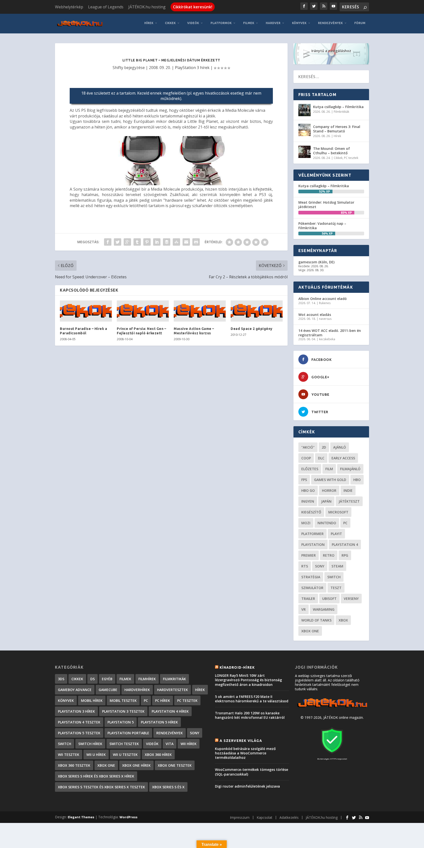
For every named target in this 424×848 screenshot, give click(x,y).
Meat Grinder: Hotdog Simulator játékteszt (326, 204)
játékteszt (349, 501)
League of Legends (105, 7)
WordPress (128, 817)
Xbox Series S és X (168, 787)
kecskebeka (327, 339)
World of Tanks (316, 620)
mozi (305, 523)
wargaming (323, 609)
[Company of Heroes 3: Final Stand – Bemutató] (304, 130)
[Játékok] (332, 707)
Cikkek (170, 23)
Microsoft (338, 512)
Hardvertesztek (172, 689)
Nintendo (327, 523)
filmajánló (350, 468)
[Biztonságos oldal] (332, 754)
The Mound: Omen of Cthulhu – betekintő (331, 150)
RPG (345, 555)
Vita (169, 743)
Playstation (313, 544)
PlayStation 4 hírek (170, 711)
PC (345, 523)
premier (308, 555)
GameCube (108, 689)
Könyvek (299, 23)
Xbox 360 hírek (158, 754)
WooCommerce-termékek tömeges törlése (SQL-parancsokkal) (251, 771)
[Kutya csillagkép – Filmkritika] (304, 110)
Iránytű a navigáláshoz (331, 50)
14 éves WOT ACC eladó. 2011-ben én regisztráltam (329, 332)
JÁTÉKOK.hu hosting (147, 7)
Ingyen (307, 501)
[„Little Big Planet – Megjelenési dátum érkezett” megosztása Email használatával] (186, 242)
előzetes (309, 468)
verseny (351, 598)
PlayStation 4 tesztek (79, 722)
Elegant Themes (81, 817)
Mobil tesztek (123, 700)
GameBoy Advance (75, 689)
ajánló (339, 447)
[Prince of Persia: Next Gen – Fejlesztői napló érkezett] (143, 311)
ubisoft (329, 598)
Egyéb (107, 679)
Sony (319, 566)
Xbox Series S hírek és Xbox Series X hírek (96, 776)
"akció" (308, 447)
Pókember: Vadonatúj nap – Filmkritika (322, 225)
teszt (336, 587)
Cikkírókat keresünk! (192, 7)
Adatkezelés (289, 817)
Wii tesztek (68, 754)
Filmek (248, 23)
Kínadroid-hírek (237, 667)
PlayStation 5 (120, 722)
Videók (193, 23)
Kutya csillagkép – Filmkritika (338, 106)
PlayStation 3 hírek (192, 67)
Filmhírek (147, 679)
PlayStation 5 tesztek (79, 733)
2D (324, 447)
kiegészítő (311, 512)
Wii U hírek (96, 754)
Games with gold (330, 479)
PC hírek (162, 700)
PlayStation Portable (128, 733)
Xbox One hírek (136, 765)
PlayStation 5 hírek (159, 722)
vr (303, 609)
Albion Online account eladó (322, 298)
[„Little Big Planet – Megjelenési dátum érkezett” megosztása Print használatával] (196, 242)
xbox (343, 620)
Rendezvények (330, 23)
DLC (321, 458)
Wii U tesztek (125, 754)
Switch (334, 577)
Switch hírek (90, 743)
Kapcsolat (264, 817)
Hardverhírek (137, 689)
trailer (308, 598)
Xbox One (310, 631)
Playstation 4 (345, 544)
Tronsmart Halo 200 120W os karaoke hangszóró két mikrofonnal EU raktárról (250, 715)
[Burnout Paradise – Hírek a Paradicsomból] (86, 311)
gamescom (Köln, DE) (316, 262)
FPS (304, 479)
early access (343, 458)
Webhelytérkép (69, 7)
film (329, 468)
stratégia (310, 577)
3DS (61, 679)
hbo (357, 479)
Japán (326, 501)
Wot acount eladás (314, 314)
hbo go (308, 490)
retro (328, 555)
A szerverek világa (241, 741)
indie (348, 490)
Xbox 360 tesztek (74, 765)
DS (92, 679)
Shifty (118, 67)
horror (329, 490)
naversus (325, 319)
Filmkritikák (341, 112)
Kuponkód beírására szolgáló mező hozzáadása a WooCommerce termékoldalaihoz (245, 753)
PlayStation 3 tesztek (123, 711)
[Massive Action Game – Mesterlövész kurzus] (200, 311)
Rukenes (325, 303)
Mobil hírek (92, 700)
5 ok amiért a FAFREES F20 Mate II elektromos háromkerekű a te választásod (251, 698)
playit (336, 533)
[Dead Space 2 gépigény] (257, 311)
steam (337, 566)
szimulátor (312, 587)
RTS (304, 566)
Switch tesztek (124, 743)
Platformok (221, 23)
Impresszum (240, 817)
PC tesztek (351, 158)
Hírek (148, 23)
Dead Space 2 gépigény (252, 329)
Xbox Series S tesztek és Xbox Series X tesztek (101, 787)
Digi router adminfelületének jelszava (247, 786)
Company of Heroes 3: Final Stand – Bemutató (336, 128)
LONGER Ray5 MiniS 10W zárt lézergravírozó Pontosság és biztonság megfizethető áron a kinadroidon (248, 680)
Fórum (359, 23)
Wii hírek (189, 743)
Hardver (273, 23)
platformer (312, 533)
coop (306, 458)
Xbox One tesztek (175, 765)
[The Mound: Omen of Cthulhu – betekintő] (304, 152)
